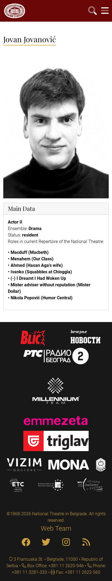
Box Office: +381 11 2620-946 (55, 565)
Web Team (56, 528)
